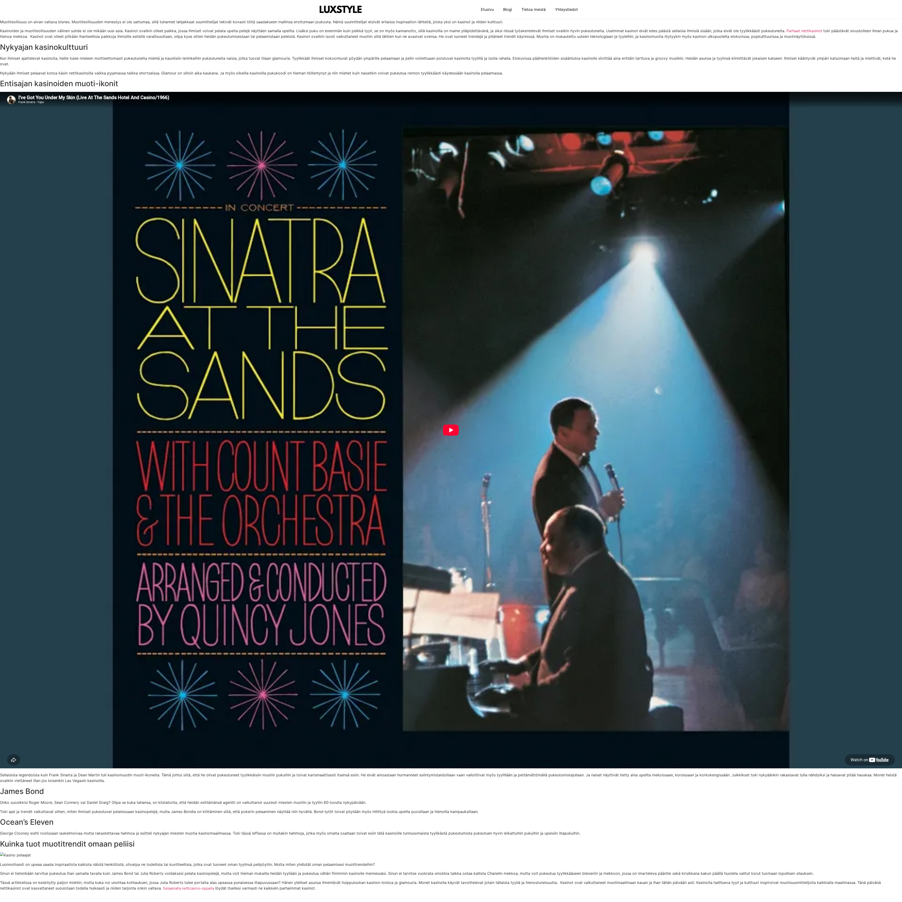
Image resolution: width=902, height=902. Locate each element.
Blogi (507, 9)
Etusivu (487, 9)
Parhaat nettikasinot (804, 30)
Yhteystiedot (566, 9)
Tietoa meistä (533, 9)
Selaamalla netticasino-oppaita (188, 888)
